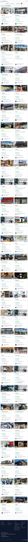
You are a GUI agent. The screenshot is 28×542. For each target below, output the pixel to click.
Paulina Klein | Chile (5, 288)
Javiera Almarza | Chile (6, 344)
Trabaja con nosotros (16, 526)
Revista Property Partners (17, 527)
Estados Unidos (23, 523)
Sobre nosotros (16, 525)
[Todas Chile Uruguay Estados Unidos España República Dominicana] (23, 6)
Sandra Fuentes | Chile (19, 119)
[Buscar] (21, 3)
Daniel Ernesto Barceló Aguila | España (8, 232)
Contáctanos (9, 524)
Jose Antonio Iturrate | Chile (6, 138)
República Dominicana (23, 527)
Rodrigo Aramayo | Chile (20, 325)
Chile (21, 526)
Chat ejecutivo (4, 37)
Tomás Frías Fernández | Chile (20, 288)
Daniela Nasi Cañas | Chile (6, 194)
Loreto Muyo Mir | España (20, 232)
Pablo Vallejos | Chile (5, 475)
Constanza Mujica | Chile (20, 512)
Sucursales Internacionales (17, 524)
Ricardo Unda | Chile (5, 119)
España (22, 525)
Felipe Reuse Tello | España (6, 419)
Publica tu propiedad (10, 523)
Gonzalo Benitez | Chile (20, 194)
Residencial (2, 523)
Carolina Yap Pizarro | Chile (6, 456)
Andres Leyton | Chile (19, 419)
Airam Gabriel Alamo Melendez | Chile (7, 325)
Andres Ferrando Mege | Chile (6, 512)
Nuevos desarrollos (3, 524)
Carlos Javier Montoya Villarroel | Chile (21, 475)
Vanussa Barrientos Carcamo (6, 382)
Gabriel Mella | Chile (5, 23)
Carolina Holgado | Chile (6, 82)
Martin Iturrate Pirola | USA (20, 251)
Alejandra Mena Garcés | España (7, 251)
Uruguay (22, 524)
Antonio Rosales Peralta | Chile (20, 344)
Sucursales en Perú (16, 523)
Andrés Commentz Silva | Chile (20, 138)
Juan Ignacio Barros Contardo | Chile (21, 456)
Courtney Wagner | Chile (20, 23)
